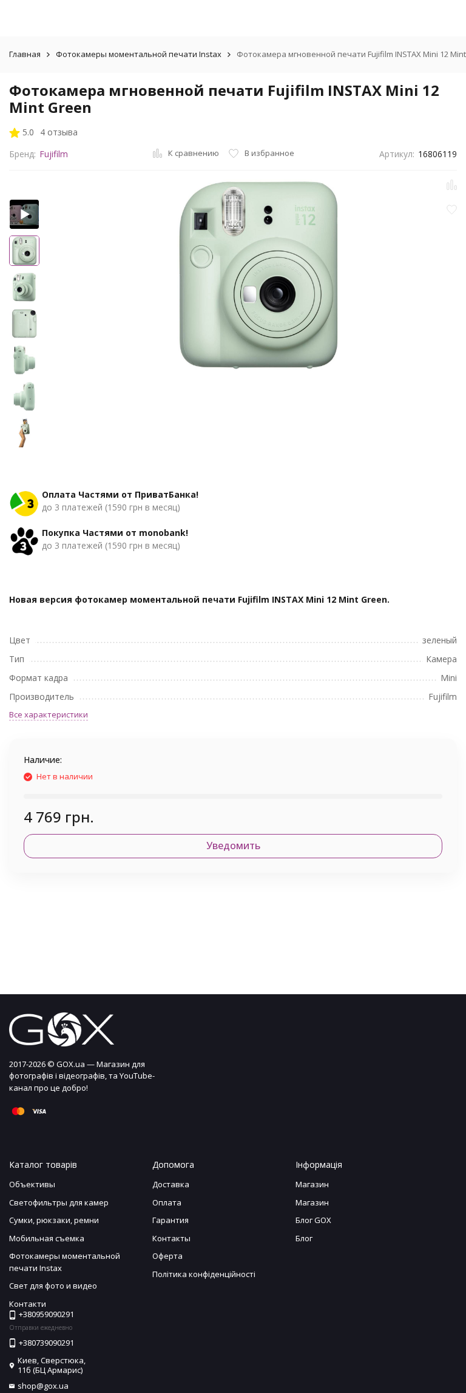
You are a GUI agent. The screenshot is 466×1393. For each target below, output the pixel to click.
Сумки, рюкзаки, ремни (54, 1220)
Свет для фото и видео (53, 1285)
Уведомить (233, 845)
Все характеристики (48, 714)
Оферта (167, 1255)
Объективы (32, 1184)
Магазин (312, 1184)
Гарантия (170, 1220)
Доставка (170, 1184)
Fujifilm (53, 154)
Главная (25, 54)
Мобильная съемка (46, 1238)
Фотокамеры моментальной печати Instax (138, 54)
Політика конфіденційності (203, 1274)
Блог (303, 1238)
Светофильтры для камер (59, 1202)
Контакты (171, 1238)
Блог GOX (313, 1220)
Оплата (166, 1202)
